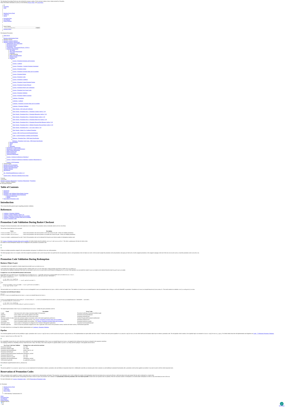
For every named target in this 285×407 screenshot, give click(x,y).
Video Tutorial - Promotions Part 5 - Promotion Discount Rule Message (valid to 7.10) (32, 122)
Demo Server (7, 35)
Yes (3, 403)
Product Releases (8, 21)
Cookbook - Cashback (17, 101)
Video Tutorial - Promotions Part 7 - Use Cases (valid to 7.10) (26, 127)
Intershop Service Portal (9, 13)
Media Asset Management (16, 55)
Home (2, 396)
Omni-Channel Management (13, 150)
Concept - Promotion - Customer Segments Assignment (25, 66)
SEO (11, 145)
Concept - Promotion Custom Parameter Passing (23, 82)
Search (11, 143)
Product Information (11, 153)
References (6, 192)
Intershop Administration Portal (11, 38)
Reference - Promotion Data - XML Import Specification (25, 138)
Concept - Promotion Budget (19, 74)
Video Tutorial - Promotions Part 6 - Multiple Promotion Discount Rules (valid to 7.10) (32, 125)
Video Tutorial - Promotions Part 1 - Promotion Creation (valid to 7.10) (29, 111)
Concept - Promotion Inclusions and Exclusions (23, 61)
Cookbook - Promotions (18, 98)
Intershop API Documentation (11, 165)
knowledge (6, 6)
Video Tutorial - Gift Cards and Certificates (22, 109)
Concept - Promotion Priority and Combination (23, 87)
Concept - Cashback (17, 63)
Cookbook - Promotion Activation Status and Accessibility (26, 103)
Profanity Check (13, 57)
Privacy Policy (31, 2)
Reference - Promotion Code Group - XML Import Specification (27, 141)
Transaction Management (12, 154)
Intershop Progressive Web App (11, 166)
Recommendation (14, 142)
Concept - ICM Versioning (13, 162)
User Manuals (7, 19)
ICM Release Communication (13, 147)
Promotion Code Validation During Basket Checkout (16, 193)
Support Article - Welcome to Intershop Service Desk (16, 175)
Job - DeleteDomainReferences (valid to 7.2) (14, 173)
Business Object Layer (12, 196)
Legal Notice (40, 2)
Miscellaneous (7, 170)
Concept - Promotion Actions (19, 69)
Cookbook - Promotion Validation (20, 106)
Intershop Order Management (10, 167)
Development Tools (11, 46)
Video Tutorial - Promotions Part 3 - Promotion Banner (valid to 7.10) (28, 117)
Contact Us (6, 14)
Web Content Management (16, 51)
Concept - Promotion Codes (19, 77)
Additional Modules (8, 169)
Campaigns (12, 53)
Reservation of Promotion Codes (11, 198)
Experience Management (12, 49)
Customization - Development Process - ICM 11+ (18, 47)
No (3, 404)
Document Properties (7, 183)
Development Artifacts (12, 45)
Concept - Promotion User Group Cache (21, 90)
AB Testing (12, 50)
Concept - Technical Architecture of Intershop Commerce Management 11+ (24, 159)
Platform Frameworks (12, 151)
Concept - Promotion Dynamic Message (21, 85)
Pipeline (8, 197)
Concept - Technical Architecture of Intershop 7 (18, 157)
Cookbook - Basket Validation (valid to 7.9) (14, 214)
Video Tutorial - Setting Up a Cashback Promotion (24, 130)
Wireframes (12, 146)
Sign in (5, 16)
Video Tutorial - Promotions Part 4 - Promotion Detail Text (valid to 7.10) (29, 119)
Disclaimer (4, 384)
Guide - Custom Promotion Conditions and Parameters (25, 135)
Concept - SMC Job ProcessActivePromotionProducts (25, 133)
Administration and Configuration (14, 43)
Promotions (12, 58)
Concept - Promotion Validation (19, 93)
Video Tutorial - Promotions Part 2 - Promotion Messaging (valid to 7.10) (29, 114)
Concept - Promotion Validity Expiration (21, 95)
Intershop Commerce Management (12, 42)
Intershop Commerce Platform (11, 41)
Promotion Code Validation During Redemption (15, 194)
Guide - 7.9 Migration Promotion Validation (263, 333)
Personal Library (7, 29)
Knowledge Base (8, 18)
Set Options (281, 405)
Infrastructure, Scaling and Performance (16, 149)
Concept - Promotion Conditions (20, 79)
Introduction (6, 190)
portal (5, 8)
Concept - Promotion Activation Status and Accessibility (25, 71)
